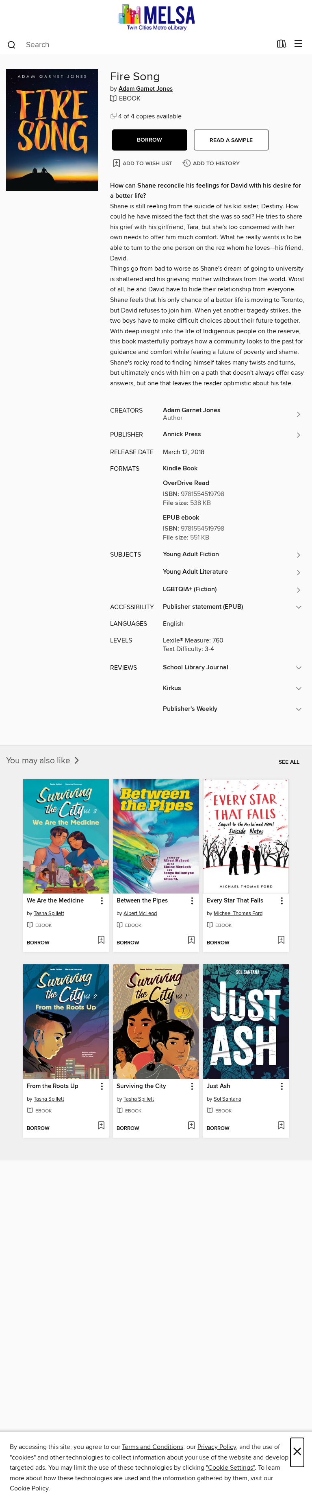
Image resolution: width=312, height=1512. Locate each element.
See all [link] (289, 762)
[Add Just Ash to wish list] (281, 1126)
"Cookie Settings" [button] (230, 1468)
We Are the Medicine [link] (55, 901)
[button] (149, 140)
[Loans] (281, 45)
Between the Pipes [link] (142, 901)
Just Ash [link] (218, 1086)
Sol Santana (227, 1099)
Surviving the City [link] (141, 1086)
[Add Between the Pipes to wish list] (191, 940)
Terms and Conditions (152, 1447)
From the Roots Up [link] (52, 1086)
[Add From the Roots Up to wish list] (101, 1126)
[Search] (11, 44)
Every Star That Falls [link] (235, 901)
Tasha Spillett (49, 913)
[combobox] (139, 45)
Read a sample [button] (231, 140)
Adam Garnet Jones (146, 89)
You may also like (39, 761)
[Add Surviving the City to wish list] (191, 1126)
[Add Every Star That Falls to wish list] (281, 940)
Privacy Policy (216, 1447)
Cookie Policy (29, 1488)
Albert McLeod (140, 913)
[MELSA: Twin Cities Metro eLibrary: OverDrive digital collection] (156, 17)
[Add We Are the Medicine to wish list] (101, 940)
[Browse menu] (298, 44)
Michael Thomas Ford (238, 913)
